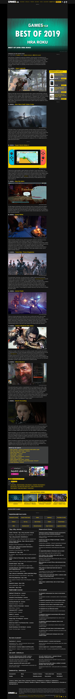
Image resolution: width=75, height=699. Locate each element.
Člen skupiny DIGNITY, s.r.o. (41, 696)
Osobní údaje (32, 695)
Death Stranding (20, 401)
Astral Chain (19, 291)
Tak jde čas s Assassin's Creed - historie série (50, 545)
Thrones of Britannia (40, 278)
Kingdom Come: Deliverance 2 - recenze (19, 599)
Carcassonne (12, 673)
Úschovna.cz (21, 682)
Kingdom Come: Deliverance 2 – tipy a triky (20, 544)
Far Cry (25, 521)
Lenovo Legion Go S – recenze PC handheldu (50, 646)
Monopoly (59, 673)
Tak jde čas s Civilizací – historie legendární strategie (52, 543)
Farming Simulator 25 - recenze (17, 601)
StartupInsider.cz (13, 684)
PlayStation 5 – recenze (15, 641)
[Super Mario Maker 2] (27, 157)
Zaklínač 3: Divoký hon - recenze (17, 593)
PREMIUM (58, 1)
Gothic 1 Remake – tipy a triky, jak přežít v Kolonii (21, 532)
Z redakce (18, 55)
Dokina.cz (43, 682)
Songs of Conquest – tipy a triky (17, 571)
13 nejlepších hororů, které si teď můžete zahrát (51, 604)
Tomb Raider (61, 521)
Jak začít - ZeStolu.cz (16, 653)
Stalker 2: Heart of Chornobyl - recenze (19, 606)
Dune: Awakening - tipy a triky (16, 585)
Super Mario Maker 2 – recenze (18, 452)
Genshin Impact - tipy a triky (16, 563)
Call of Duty (37, 521)
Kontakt (40, 695)
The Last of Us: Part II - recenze (17, 595)
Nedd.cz (27, 682)
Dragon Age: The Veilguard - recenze (18, 618)
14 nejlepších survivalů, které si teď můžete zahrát (51, 628)
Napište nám (57, 695)
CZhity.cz (48, 682)
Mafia (37, 517)
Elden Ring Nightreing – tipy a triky (18, 577)
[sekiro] (27, 337)
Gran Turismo (49, 526)
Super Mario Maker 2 (22, 145)
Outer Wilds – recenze (16, 455)
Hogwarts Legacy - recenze (16, 603)
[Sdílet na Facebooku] (9, 479)
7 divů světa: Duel (49, 673)
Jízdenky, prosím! (37, 676)
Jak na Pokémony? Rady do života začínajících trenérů (23, 561)
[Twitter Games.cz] (57, 697)
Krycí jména (48, 676)
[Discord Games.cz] (61, 697)
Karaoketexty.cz (13, 682)
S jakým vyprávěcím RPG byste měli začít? (19, 663)
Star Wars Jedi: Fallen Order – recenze (20, 451)
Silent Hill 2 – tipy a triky (15, 587)
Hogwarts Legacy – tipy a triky (16, 583)
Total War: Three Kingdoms (24, 252)
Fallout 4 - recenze (14, 620)
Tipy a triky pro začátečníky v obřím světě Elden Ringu (23, 573)
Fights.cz (37, 682)
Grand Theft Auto (25, 517)
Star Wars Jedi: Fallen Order (24, 104)
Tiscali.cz (11, 680)
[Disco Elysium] (27, 373)
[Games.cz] (13, 1)
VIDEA (41, 1)
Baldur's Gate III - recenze (15, 612)
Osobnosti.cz (55, 680)
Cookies (28, 695)
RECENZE (22, 1)
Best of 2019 (14, 481)
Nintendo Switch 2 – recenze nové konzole (50, 641)
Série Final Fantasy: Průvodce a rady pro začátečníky (52, 565)
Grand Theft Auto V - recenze (16, 616)
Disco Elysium (20, 362)
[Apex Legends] (27, 80)
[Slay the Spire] (27, 193)
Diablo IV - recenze (14, 614)
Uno (22, 676)
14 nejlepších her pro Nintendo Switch (48, 608)
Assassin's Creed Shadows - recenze (18, 597)
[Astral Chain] (27, 303)
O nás (43, 695)
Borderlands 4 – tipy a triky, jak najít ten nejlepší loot (22, 539)
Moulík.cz (32, 682)
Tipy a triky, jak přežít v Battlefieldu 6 (18, 536)
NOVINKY (37, 1)
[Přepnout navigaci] (64, 1)
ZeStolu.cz (48, 680)
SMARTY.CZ (52, 1)
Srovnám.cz (63, 682)
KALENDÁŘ (46, 1)
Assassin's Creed (13, 517)
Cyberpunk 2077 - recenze (16, 610)
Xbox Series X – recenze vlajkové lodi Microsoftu (21, 646)
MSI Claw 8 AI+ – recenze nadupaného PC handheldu (52, 649)
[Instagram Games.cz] (59, 697)
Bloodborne (14, 353)
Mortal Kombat (37, 526)
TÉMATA (32, 1)
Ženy (23, 680)
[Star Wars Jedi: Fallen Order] (27, 116)
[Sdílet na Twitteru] (11, 479)
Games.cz (33, 680)
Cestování (28, 680)
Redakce (24, 695)
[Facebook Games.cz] (55, 697)
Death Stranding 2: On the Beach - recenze (20, 627)
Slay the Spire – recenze (16, 453)
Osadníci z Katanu (37, 673)
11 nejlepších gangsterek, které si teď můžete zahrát (52, 600)
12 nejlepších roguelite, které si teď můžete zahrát (51, 602)
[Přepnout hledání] (63, 1)
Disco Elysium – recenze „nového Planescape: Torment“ (24, 460)
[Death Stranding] (27, 412)
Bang (22, 673)
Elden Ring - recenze (14, 608)
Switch (23, 53)
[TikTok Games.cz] (63, 697)
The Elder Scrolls (61, 517)
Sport (20, 680)
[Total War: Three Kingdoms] (27, 264)
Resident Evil (25, 526)
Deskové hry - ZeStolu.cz (17, 670)
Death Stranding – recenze (17, 462)
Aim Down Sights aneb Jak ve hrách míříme (50, 553)
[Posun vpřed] (65, 497)
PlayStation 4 (10, 53)
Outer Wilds (19, 214)
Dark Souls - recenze (14, 624)
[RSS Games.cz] (66, 697)
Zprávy (16, 680)
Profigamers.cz (41, 680)
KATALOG (27, 1)
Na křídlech (60, 676)
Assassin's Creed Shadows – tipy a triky (19, 550)
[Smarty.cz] (28, 471)
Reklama (20, 695)
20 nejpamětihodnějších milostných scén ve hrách (51, 551)
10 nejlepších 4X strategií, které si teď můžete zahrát (52, 606)
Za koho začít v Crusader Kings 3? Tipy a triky (20, 565)
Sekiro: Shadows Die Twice (24, 325)
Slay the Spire (19, 181)
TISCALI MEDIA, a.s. (31, 696)
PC (14, 53)
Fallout (13, 521)
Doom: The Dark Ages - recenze (17, 629)
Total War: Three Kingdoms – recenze (19, 456)
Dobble (11, 676)
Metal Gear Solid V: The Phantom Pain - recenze (21, 622)
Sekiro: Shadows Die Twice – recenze (19, 459)
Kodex (37, 695)
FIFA (14, 526)
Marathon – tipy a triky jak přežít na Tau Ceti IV (21, 534)
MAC (16, 53)
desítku (26, 176)
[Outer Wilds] (27, 226)
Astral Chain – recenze (16, 458)
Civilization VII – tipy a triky (16, 552)
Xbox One (19, 53)
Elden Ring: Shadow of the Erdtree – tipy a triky (21, 575)
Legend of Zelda (61, 526)
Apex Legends (20, 68)
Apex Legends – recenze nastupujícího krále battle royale (24, 449)
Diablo (49, 521)
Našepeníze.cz (55, 682)
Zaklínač (49, 517)
